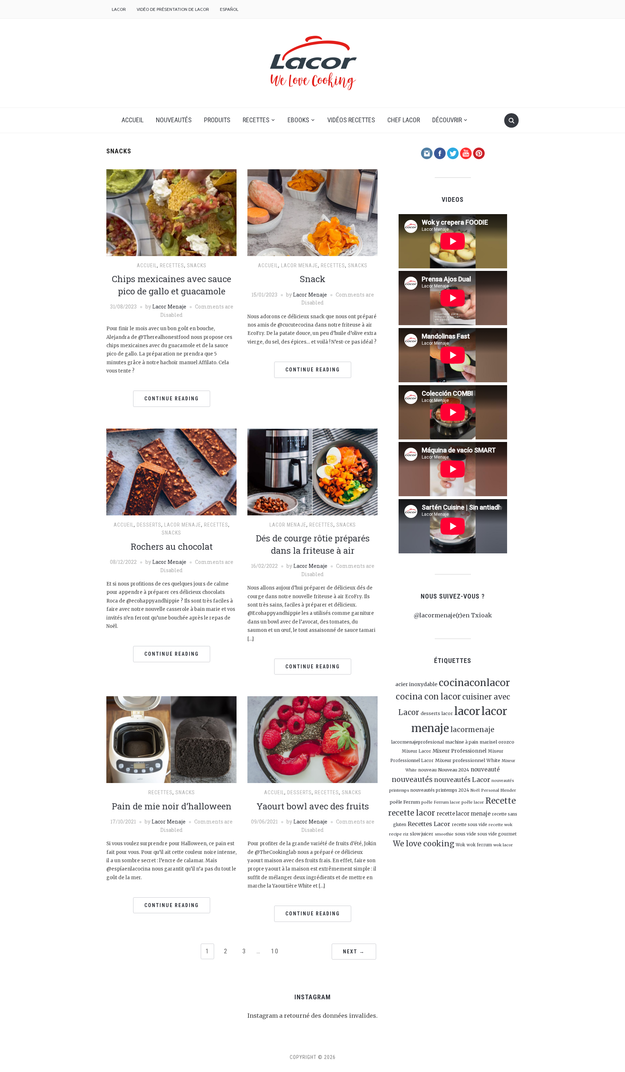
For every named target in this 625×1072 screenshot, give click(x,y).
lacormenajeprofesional (417, 742)
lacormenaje (472, 729)
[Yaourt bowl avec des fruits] (312, 739)
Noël (475, 790)
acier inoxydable (416, 684)
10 (275, 951)
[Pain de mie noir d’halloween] (171, 739)
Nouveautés (174, 120)
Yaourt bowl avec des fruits (312, 806)
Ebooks (298, 120)
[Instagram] (427, 152)
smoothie (444, 834)
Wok (460, 844)
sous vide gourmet (496, 834)
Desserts (149, 525)
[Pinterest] (479, 152)
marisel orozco (497, 742)
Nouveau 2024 (453, 770)
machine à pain (461, 742)
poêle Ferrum (405, 802)
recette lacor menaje (463, 814)
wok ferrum (479, 844)
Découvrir (447, 120)
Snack (313, 279)
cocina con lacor (428, 697)
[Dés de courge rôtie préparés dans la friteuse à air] (312, 471)
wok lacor (503, 844)
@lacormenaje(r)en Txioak (453, 615)
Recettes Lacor (429, 824)
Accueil (133, 120)
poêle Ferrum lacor (440, 802)
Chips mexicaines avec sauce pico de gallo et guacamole (171, 285)
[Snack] (312, 212)
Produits (217, 120)
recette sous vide (469, 824)
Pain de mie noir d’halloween (171, 806)
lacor (467, 711)
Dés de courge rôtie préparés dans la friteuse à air (313, 544)
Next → (354, 951)
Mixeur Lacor (416, 751)
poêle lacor (473, 802)
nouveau (427, 770)
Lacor (119, 9)
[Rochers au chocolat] (171, 471)
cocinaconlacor (474, 683)
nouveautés (412, 779)
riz (405, 834)
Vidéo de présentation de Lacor (173, 9)
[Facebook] (440, 152)
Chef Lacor (403, 120)
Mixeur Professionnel (459, 751)
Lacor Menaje (169, 306)
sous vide (465, 834)
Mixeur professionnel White (467, 760)
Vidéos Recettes (351, 120)
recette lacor (411, 813)
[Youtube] (466, 152)
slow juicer (421, 834)
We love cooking (423, 843)
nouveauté (485, 769)
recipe (395, 834)
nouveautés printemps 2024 (440, 790)
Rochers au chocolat (172, 546)
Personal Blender (498, 790)
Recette (500, 801)
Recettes (256, 120)
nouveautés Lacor (462, 780)
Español (229, 9)
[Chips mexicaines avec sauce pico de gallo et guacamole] (171, 212)
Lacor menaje (299, 265)
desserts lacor (437, 713)
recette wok (501, 824)
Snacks (197, 265)
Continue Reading (171, 398)
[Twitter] (453, 152)
